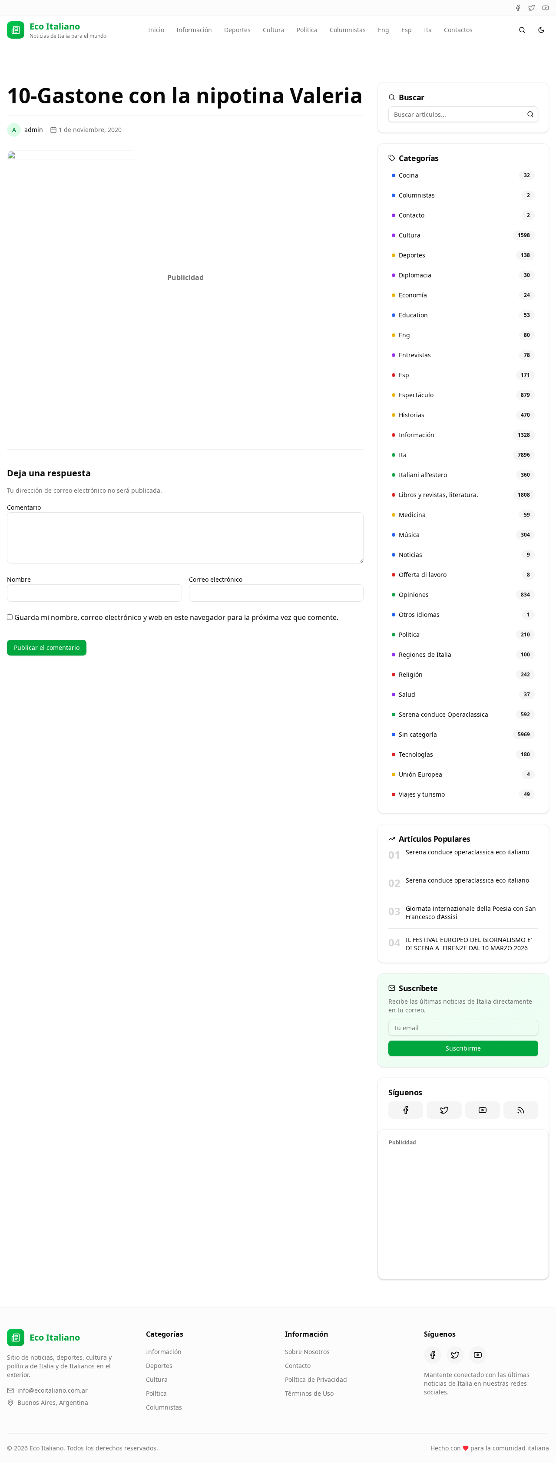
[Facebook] (517, 7)
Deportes (237, 30)
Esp (406, 30)
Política (156, 1393)
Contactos (458, 30)
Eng (383, 30)
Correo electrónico (215, 579)
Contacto (298, 1365)
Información (194, 30)
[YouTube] (545, 7)
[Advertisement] (185, 347)
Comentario (24, 507)
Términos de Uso (309, 1393)
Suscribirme (463, 1048)
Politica (307, 30)
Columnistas (348, 30)
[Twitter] (531, 7)
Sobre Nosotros (307, 1352)
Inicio (156, 30)
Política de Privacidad (316, 1379)
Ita (428, 30)
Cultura (274, 30)
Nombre (19, 579)
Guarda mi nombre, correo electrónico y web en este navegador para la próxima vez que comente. (176, 617)
